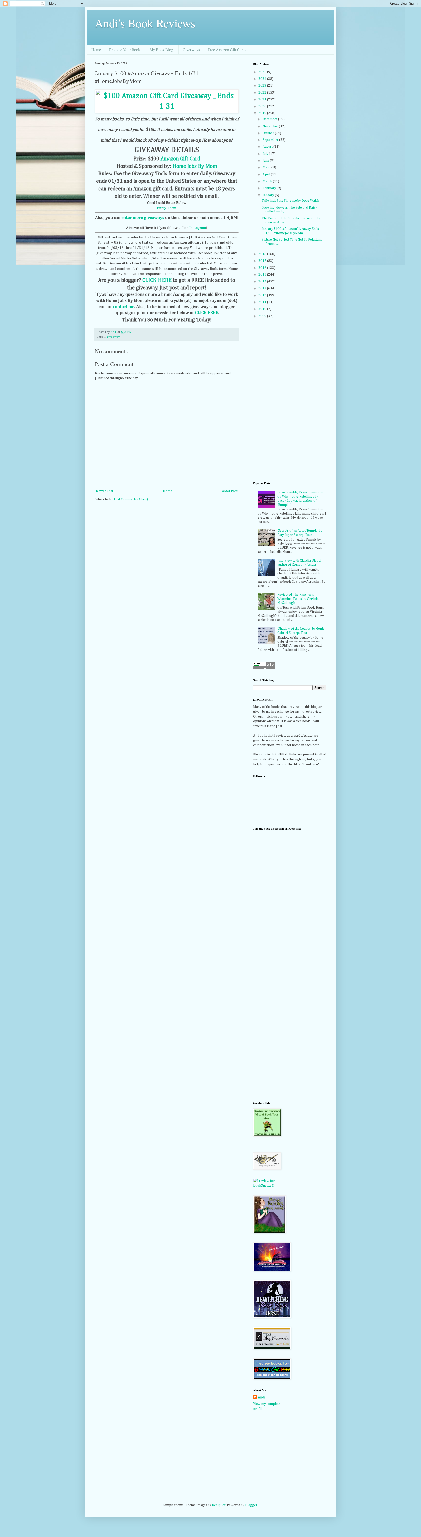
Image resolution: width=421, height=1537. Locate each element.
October (269, 133)
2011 (262, 302)
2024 (262, 79)
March (268, 181)
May (266, 167)
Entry (161, 208)
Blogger (251, 1505)
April (267, 174)
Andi (261, 1397)
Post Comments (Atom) (131, 499)
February (270, 188)
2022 (262, 92)
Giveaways (191, 49)
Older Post (229, 491)
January (269, 195)
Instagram (197, 228)
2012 (262, 295)
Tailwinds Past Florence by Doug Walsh (290, 200)
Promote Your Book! (125, 49)
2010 (262, 309)
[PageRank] (264, 668)
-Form (171, 208)
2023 (262, 85)
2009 (262, 316)
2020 (262, 106)
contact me (123, 307)
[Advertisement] (272, 1019)
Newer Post (104, 491)
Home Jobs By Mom (194, 166)
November (271, 126)
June (266, 160)
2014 (262, 281)
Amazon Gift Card (180, 159)
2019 (262, 113)
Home (96, 49)
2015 (262, 274)
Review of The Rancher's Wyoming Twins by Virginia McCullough (298, 599)
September (271, 140)
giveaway (113, 336)
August (268, 146)
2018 (262, 254)
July (266, 153)
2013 (262, 288)
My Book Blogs (162, 49)
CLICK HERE (157, 280)
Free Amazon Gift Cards (227, 49)
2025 (262, 72)
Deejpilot (218, 1505)
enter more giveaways (142, 218)
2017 (262, 261)
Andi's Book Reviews (145, 23)
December (270, 119)
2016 (262, 268)
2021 (262, 99)
